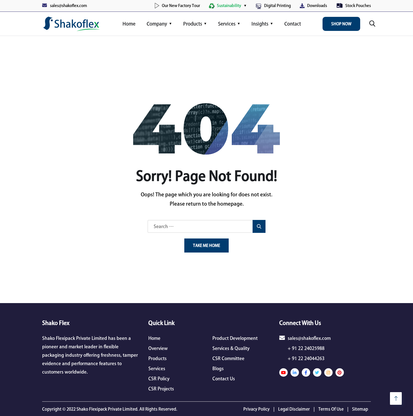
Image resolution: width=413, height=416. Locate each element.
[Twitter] (317, 372)
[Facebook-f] (306, 372)
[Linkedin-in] (295, 372)
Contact (292, 23)
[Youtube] (283, 372)
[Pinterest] (339, 372)
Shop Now (341, 24)
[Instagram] (328, 372)
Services (226, 23)
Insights (259, 23)
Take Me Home (206, 245)
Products (192, 23)
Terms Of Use (331, 409)
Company (157, 23)
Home (128, 23)
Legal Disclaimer (294, 409)
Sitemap (360, 409)
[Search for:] (207, 226)
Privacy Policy (256, 409)
